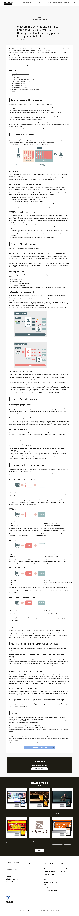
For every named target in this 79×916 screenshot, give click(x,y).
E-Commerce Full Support (49, 863)
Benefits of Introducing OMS (19, 83)
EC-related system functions (19, 76)
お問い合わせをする (39, 769)
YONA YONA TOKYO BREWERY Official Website (38, 811)
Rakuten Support (48, 877)
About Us (62, 863)
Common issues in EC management (20, 74)
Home (29, 863)
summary (14, 91)
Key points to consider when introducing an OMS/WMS (25, 89)
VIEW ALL (39, 850)
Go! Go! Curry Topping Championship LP (14, 839)
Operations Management (49, 871)
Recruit (61, 874)
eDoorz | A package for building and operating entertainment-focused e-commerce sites (50, 888)
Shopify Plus (46, 868)
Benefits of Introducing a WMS (19, 85)
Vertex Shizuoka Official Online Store (59, 839)
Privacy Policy (63, 879)
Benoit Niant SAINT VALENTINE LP (58, 811)
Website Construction (49, 865)
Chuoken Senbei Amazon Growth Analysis (37, 839)
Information (62, 871)
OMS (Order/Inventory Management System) (24, 79)
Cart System (16, 77)
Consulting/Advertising (49, 874)
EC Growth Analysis (48, 879)
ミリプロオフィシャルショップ (11, 811)
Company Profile (63, 877)
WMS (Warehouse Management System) (23, 81)
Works (61, 865)
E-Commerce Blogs (64, 868)
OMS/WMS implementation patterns (21, 87)
